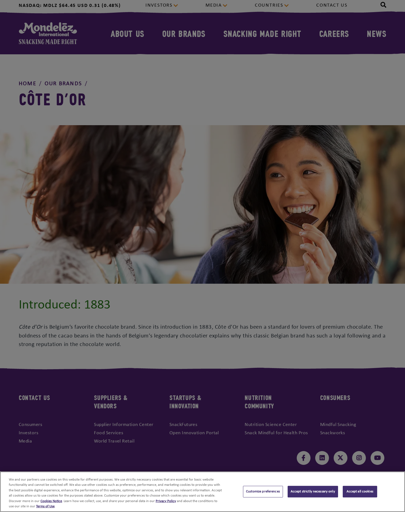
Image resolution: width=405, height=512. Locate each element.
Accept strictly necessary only (313, 492)
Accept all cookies (360, 492)
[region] (202, 491)
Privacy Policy (166, 501)
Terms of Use (45, 506)
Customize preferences (263, 492)
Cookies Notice (51, 501)
